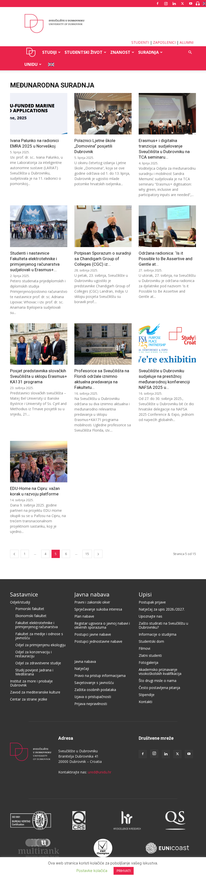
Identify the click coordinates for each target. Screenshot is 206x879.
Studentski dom (151, 641)
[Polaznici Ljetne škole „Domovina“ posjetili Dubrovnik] (103, 113)
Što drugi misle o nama (157, 680)
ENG (49, 64)
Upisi (145, 594)
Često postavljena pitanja (159, 687)
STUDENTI (140, 42)
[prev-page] (14, 554)
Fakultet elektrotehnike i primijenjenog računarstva (36, 624)
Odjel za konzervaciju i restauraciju (33, 654)
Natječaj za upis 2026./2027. (162, 609)
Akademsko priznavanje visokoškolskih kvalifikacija (160, 671)
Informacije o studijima (157, 634)
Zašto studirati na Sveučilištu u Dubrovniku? (163, 625)
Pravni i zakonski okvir (92, 602)
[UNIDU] (103, 23)
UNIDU (31, 52)
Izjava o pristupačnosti (92, 696)
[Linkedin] (174, 3)
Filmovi (144, 648)
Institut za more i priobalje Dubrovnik (31, 683)
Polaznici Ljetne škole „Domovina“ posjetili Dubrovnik (94, 146)
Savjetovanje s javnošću (94, 682)
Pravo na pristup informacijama (100, 675)
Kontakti (145, 701)
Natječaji (81, 668)
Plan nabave (84, 616)
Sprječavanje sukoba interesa (98, 609)
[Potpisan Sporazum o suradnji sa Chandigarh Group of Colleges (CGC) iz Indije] (103, 226)
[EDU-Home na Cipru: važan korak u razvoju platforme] (38, 461)
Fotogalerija (148, 662)
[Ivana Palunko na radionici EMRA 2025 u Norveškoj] (38, 113)
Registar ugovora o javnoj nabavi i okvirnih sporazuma (102, 625)
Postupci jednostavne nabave (98, 641)
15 (87, 554)
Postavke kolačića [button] (91, 870)
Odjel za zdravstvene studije (38, 663)
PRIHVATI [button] (124, 871)
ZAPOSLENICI (164, 42)
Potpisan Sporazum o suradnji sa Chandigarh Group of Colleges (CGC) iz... (102, 259)
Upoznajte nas (150, 616)
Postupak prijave (152, 602)
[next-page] (98, 554)
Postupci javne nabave (92, 634)
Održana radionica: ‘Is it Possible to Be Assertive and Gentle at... (165, 259)
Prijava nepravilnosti (90, 703)
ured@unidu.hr (99, 772)
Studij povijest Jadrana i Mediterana (34, 672)
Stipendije (146, 694)
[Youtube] (190, 3)
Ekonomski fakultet (30, 615)
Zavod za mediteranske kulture (35, 692)
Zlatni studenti (150, 655)
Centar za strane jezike (28, 699)
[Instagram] (166, 3)
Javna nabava (92, 594)
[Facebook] (157, 3)
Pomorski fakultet (29, 608)
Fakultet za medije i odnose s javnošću (39, 635)
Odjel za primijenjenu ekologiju (40, 644)
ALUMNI (186, 42)
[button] (190, 52)
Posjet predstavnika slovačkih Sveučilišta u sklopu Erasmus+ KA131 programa (38, 376)
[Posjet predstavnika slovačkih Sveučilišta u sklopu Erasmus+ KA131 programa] (38, 344)
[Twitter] (182, 3)
